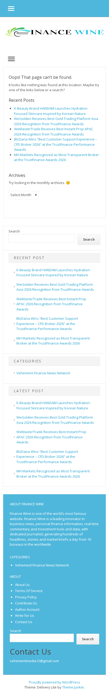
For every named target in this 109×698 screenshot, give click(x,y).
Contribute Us (26, 603)
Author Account (27, 609)
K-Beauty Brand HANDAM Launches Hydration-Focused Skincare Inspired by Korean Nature (51, 111)
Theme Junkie (73, 687)
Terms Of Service (29, 590)
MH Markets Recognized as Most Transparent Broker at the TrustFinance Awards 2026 (56, 157)
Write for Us (24, 615)
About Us (22, 584)
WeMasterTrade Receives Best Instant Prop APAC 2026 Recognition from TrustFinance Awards (53, 132)
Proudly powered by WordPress (54, 682)
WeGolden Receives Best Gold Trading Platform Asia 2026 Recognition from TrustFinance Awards (56, 121)
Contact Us (23, 621)
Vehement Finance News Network (43, 373)
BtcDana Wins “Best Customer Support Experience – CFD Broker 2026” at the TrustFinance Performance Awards (55, 144)
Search (14, 231)
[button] (7, 8)
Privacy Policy (26, 597)
